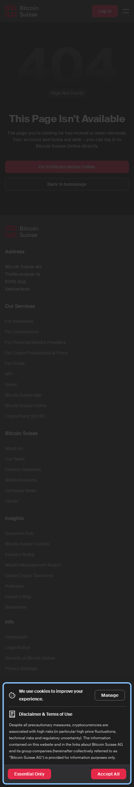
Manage (109, 695)
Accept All (109, 774)
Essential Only (29, 774)
